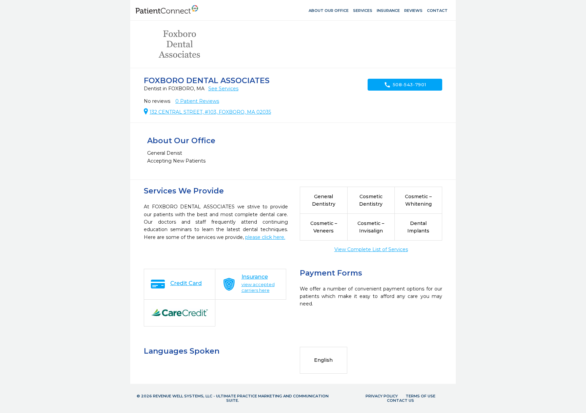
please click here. (265, 237)
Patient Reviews (197, 101)
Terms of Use (420, 396)
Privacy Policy (382, 396)
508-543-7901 (405, 84)
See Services (223, 89)
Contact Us (400, 400)
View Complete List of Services (371, 249)
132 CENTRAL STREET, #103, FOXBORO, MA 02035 (210, 112)
